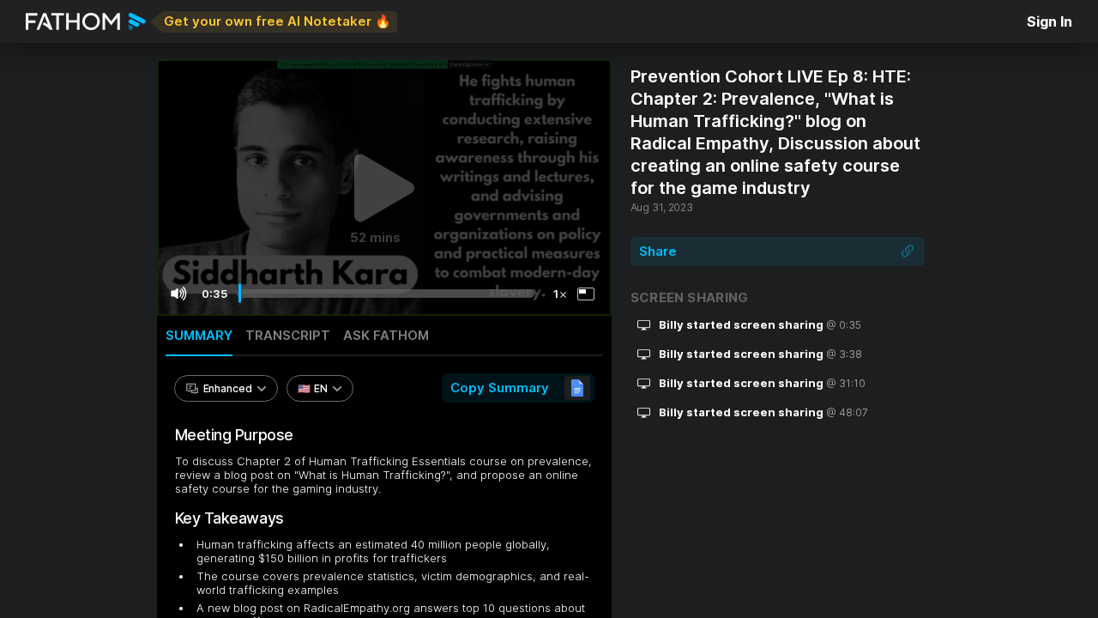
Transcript (287, 335)
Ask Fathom (386, 335)
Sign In (1049, 21)
